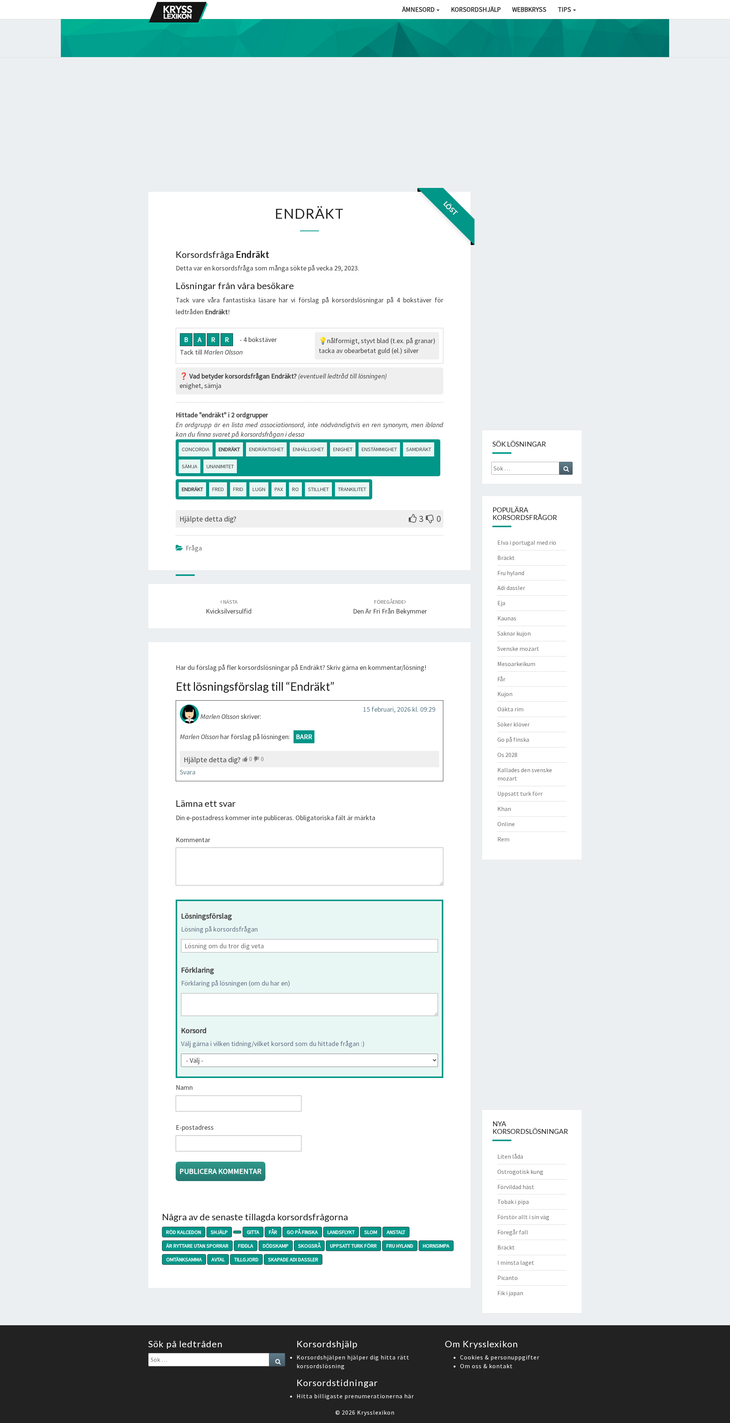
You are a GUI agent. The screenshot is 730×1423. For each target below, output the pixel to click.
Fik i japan (510, 1293)
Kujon (505, 694)
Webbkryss (529, 9)
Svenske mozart (518, 648)
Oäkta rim (510, 709)
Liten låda (510, 1156)
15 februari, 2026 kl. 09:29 (399, 709)
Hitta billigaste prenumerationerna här (355, 1396)
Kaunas (506, 618)
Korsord (193, 1030)
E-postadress (195, 1127)
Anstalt (396, 1232)
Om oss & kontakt (486, 1366)
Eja (501, 603)
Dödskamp (276, 1245)
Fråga (194, 548)
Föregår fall (512, 1232)
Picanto (507, 1277)
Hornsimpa (436, 1245)
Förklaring (197, 970)
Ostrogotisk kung (520, 1171)
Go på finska (302, 1232)
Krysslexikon (376, 1412)
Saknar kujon (514, 633)
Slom (370, 1232)
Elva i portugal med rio (526, 542)
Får (273, 1232)
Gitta (253, 1232)
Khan (504, 808)
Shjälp (219, 1232)
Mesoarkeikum (516, 664)
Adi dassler (511, 587)
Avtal (218, 1259)
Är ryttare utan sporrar (197, 1245)
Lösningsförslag (206, 916)
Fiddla (245, 1245)
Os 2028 (507, 754)
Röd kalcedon (183, 1232)
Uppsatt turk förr (353, 1245)
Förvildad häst (515, 1187)
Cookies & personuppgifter (500, 1357)
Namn (184, 1087)
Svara (187, 772)
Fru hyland (399, 1245)
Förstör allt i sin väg (523, 1217)
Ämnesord (419, 9)
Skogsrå (309, 1245)
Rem (503, 839)
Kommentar (193, 839)
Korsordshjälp (476, 9)
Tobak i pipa (513, 1201)
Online (506, 824)
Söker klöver (513, 724)
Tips (565, 9)
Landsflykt (341, 1232)
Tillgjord (246, 1259)
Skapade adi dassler (293, 1259)
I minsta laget (515, 1262)
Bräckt (506, 557)
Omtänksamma (184, 1259)
